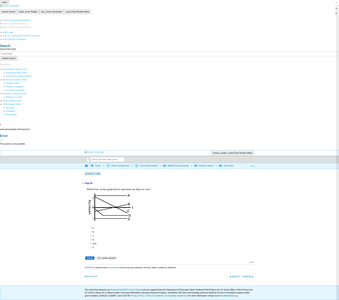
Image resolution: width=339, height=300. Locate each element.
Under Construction (120, 166)
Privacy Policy (137, 296)
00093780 (89, 267)
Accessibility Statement (176, 296)
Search (89, 159)
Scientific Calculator (15, 90)
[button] (10, 111)
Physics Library (206, 166)
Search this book (8, 49)
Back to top (90, 276)
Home (98, 166)
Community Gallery (148, 166)
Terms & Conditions (154, 296)
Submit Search (9, 58)
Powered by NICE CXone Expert (126, 290)
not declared (114, 267)
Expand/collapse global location (252, 165)
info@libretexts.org (228, 296)
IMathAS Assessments (178, 166)
